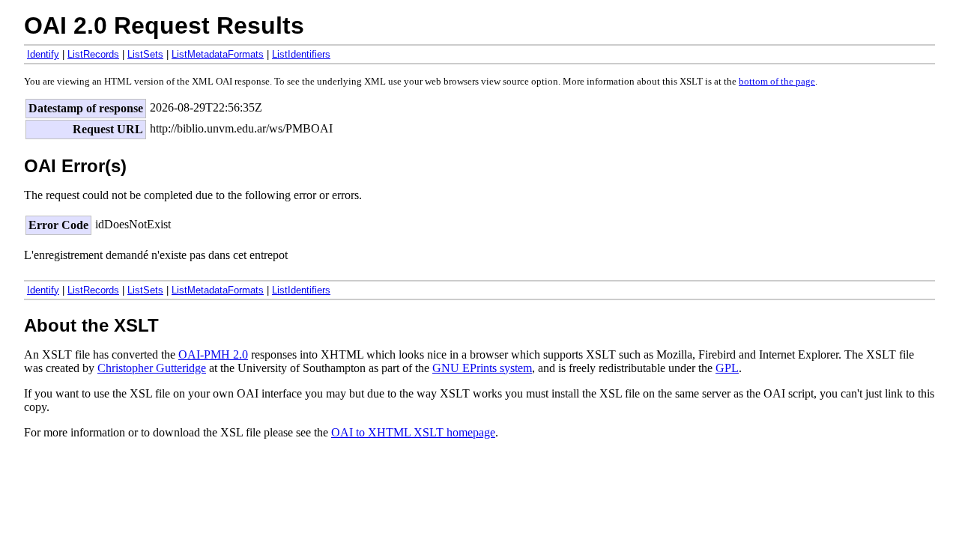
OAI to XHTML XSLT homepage (413, 432)
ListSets (145, 54)
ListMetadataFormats (218, 54)
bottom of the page (777, 81)
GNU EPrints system (482, 368)
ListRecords (93, 54)
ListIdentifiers (301, 54)
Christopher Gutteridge (151, 368)
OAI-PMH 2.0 (213, 354)
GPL (727, 368)
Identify (43, 54)
